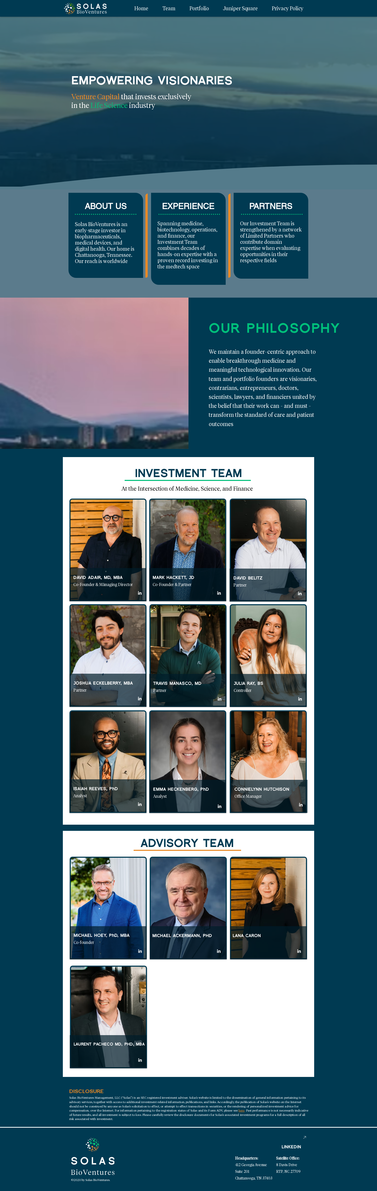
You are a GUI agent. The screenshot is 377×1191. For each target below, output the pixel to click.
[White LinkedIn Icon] (139, 593)
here (241, 1110)
